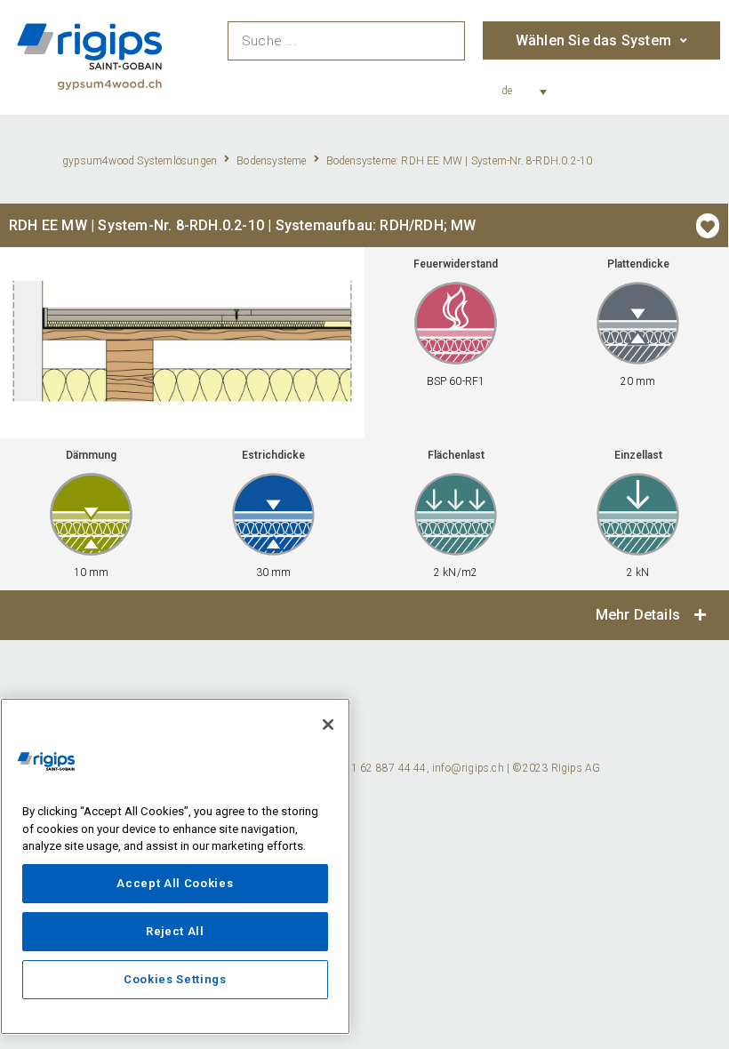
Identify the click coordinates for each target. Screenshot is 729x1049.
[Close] (328, 724)
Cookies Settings (175, 979)
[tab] (364, 615)
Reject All (175, 931)
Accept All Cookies (174, 883)
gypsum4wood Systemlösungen (139, 161)
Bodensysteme (271, 161)
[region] (175, 866)
